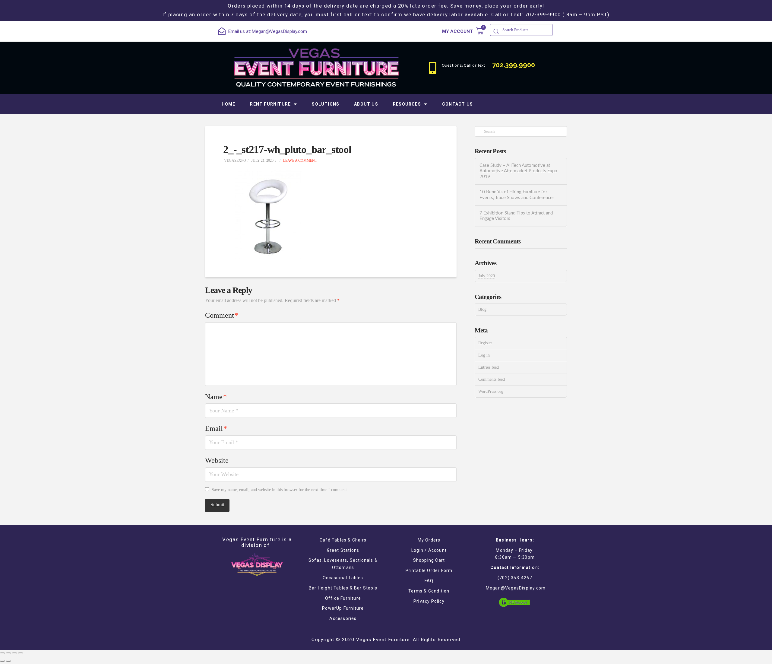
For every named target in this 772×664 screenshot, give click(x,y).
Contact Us (457, 104)
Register (485, 343)
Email (216, 428)
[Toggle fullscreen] (14, 653)
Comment (221, 315)
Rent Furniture (270, 104)
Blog (482, 309)
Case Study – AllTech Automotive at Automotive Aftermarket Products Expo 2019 (518, 171)
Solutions (325, 104)
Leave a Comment (299, 160)
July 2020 (486, 276)
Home (229, 104)
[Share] (8, 653)
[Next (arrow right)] (8, 661)
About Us (366, 104)
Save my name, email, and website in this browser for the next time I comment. (280, 490)
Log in (484, 355)
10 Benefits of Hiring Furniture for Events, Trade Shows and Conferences (517, 195)
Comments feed (491, 379)
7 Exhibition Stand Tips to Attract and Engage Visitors (516, 216)
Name (216, 397)
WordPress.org (490, 391)
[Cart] (480, 31)
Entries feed (488, 367)
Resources (407, 104)
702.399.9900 (513, 65)
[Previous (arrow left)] (2, 661)
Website (217, 460)
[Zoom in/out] (20, 653)
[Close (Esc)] (2, 653)
